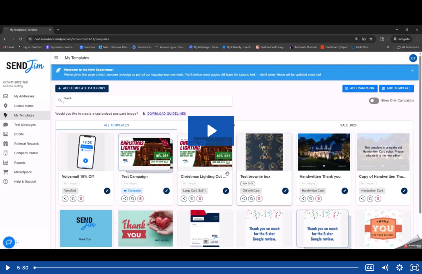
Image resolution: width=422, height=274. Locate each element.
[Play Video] (7, 267)
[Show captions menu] (369, 267)
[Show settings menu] (399, 267)
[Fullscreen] (414, 267)
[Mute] (384, 267)
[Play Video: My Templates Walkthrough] (211, 131)
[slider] (196, 267)
